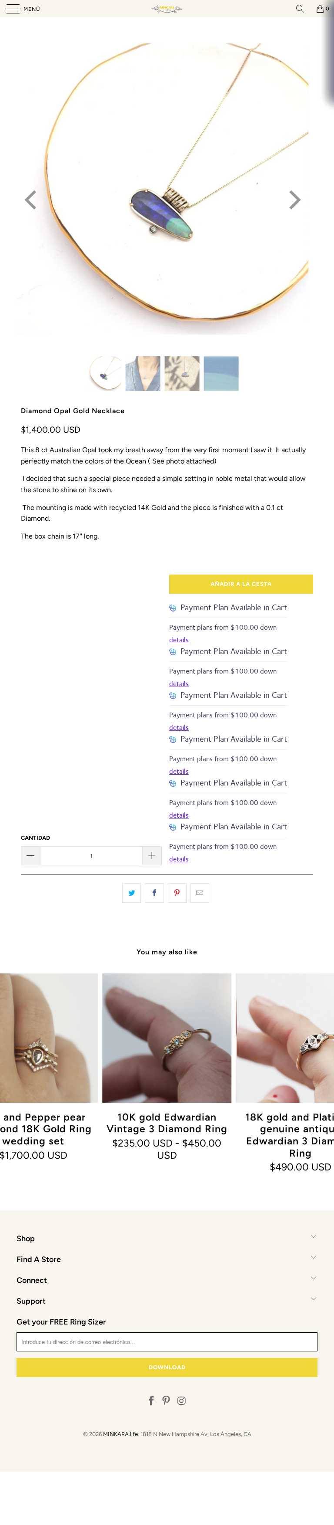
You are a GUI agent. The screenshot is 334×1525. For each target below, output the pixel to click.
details (179, 640)
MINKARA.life (120, 1434)
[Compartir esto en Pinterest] (177, 893)
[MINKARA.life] (167, 8)
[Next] (293, 199)
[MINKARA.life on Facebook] (151, 1401)
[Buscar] (303, 9)
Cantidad (35, 838)
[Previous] (32, 199)
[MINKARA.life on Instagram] (181, 1401)
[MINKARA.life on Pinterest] (166, 1401)
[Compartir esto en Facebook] (154, 893)
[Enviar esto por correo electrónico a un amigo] (199, 893)
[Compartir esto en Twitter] (131, 893)
